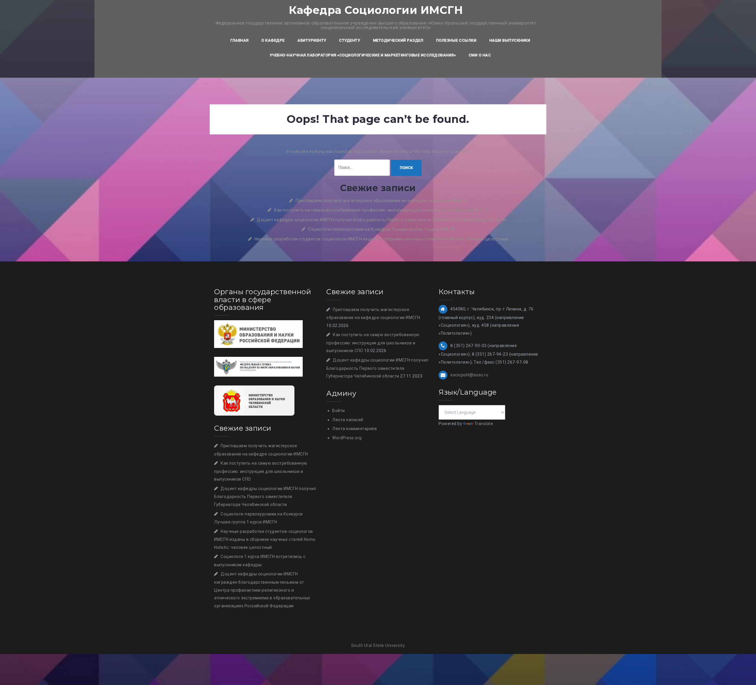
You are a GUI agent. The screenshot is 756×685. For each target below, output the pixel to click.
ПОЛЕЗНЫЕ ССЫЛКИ (456, 40)
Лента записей (347, 419)
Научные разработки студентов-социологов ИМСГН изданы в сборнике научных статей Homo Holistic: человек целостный (381, 239)
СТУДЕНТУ (349, 40)
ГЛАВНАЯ (239, 40)
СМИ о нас (480, 55)
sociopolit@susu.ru (469, 374)
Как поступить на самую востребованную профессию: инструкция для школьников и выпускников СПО (381, 210)
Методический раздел (398, 40)
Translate (483, 423)
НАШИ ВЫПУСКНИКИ (509, 40)
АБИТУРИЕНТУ (311, 40)
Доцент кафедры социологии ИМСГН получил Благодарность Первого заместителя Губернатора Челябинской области (381, 219)
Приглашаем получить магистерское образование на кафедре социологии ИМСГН (381, 200)
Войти (338, 410)
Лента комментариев (354, 428)
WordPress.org (347, 437)
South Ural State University (378, 645)
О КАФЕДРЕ (273, 40)
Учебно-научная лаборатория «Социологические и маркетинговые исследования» (363, 55)
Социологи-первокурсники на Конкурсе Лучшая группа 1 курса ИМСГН (381, 229)
